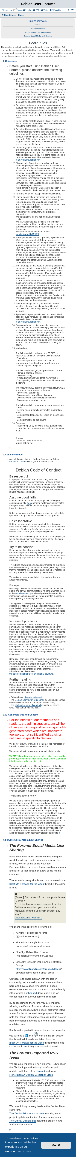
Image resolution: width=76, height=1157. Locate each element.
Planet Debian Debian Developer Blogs (31, 1074)
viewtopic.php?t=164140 (28, 917)
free (29, 503)
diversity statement (33, 697)
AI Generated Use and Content (38, 32)
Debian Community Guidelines (29, 700)
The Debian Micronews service (26, 1113)
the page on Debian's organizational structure (31, 674)
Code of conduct (38, 28)
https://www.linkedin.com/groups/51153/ (38, 968)
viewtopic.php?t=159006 (27, 234)
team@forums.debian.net (28, 160)
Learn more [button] (24, 1151)
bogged (32, 992)
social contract (22, 593)
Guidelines (38, 25)
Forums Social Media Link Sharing (38, 36)
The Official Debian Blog (22, 1120)
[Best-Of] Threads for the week (26, 883)
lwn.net (41, 1071)
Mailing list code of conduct (28, 705)
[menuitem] (7, 10)
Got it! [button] (56, 1145)
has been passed (17, 461)
